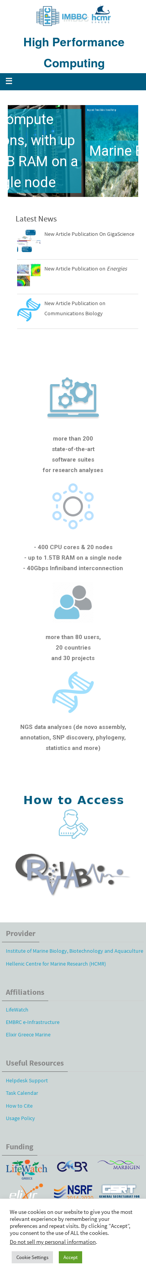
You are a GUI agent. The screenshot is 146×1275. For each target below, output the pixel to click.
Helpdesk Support (27, 1080)
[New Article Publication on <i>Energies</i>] (28, 276)
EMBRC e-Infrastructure (33, 1022)
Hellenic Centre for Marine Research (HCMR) (56, 963)
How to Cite (19, 1105)
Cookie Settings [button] (32, 1257)
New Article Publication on (85, 268)
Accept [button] (70, 1257)
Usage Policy (20, 1118)
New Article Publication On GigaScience (89, 233)
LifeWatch (17, 1009)
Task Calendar (22, 1092)
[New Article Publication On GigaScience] (28, 242)
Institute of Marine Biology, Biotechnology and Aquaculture (74, 950)
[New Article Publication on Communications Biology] (28, 311)
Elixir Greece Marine (28, 1034)
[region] (73, 151)
